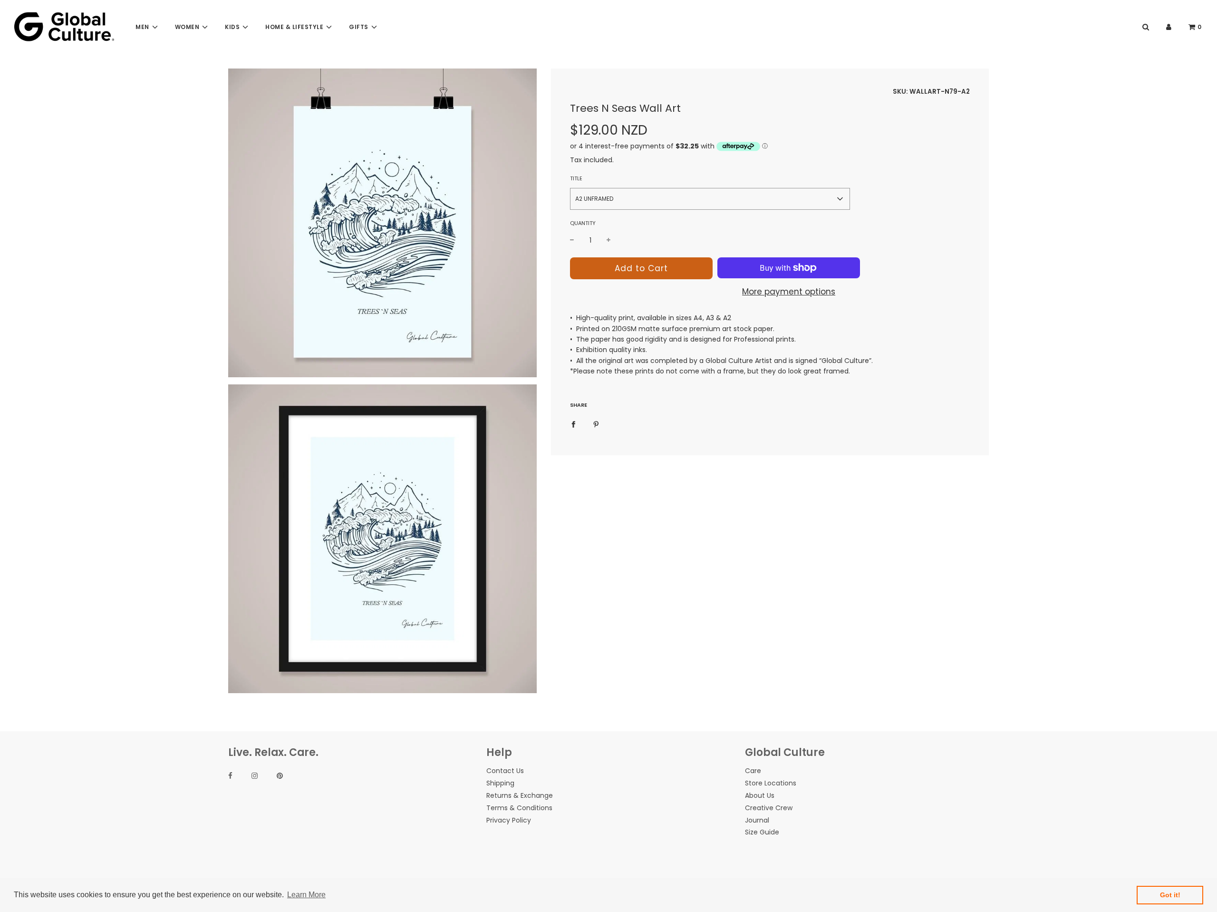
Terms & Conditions (519, 808)
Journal (757, 820)
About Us (759, 795)
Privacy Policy (508, 820)
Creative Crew (768, 808)
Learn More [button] (306, 895)
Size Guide (762, 832)
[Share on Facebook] (573, 424)
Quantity (583, 223)
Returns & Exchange (519, 795)
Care (753, 770)
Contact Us (505, 770)
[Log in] (1169, 27)
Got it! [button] (1170, 895)
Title (576, 178)
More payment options (788, 291)
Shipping (500, 783)
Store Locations (770, 783)
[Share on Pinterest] (596, 424)
